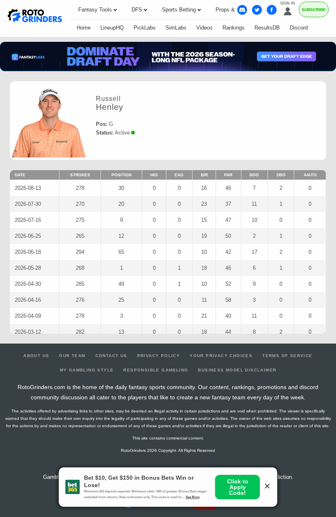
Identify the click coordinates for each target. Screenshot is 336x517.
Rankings (233, 28)
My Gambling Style (87, 370)
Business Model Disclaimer (237, 370)
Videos (204, 28)
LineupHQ (112, 28)
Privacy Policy (158, 355)
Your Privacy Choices (221, 355)
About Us (36, 355)
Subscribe (314, 9)
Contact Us (111, 355)
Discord (299, 28)
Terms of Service (287, 355)
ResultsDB (267, 28)
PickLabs (145, 28)
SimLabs (176, 28)
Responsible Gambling (155, 370)
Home (84, 28)
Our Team (72, 355)
